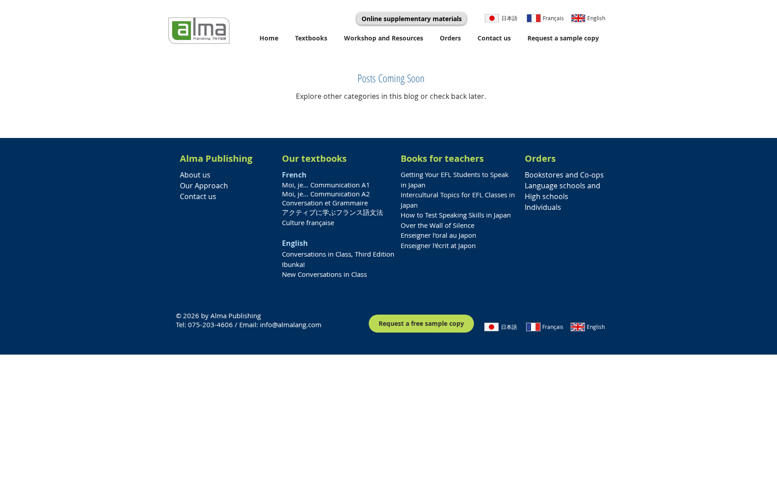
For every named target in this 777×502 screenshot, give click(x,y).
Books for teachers (442, 158)
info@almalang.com (291, 324)
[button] (312, 38)
